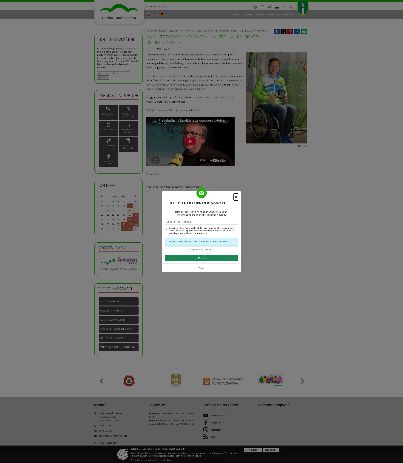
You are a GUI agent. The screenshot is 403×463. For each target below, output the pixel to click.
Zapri (201, 267)
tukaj (205, 233)
